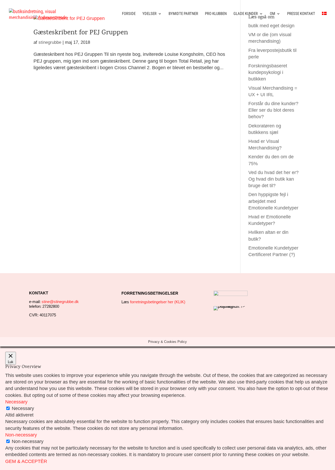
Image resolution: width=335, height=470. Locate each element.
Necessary (23, 408)
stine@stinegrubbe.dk (60, 301)
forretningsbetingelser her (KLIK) (157, 302)
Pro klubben (216, 14)
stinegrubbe (49, 42)
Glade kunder (245, 14)
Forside (129, 14)
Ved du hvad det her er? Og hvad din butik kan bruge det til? (273, 179)
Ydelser (149, 14)
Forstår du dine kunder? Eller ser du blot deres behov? (273, 110)
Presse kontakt (301, 14)
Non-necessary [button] (21, 434)
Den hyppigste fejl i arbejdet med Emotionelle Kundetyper (273, 201)
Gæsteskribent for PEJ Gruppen (81, 33)
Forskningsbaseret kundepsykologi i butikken (267, 72)
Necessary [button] (16, 401)
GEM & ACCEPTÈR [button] (26, 461)
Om (272, 14)
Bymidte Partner (183, 14)
